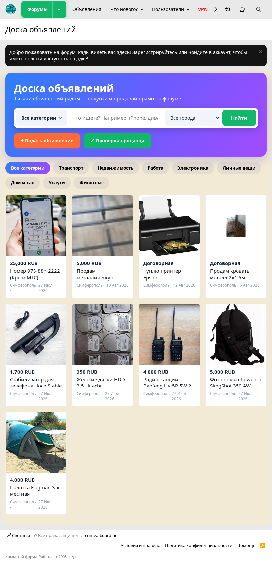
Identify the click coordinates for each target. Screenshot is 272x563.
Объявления (86, 9)
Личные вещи (239, 168)
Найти (239, 117)
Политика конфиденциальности (198, 545)
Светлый (20, 535)
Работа (155, 168)
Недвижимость (115, 168)
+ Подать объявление (47, 140)
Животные (91, 183)
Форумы (37, 9)
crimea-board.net (102, 535)
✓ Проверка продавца (117, 140)
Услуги (57, 183)
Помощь (246, 545)
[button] (59, 9)
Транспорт (71, 168)
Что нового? (124, 9)
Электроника (192, 168)
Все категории (28, 168)
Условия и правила (140, 545)
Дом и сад (22, 183)
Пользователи (168, 9)
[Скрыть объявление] (260, 52)
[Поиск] (258, 9)
